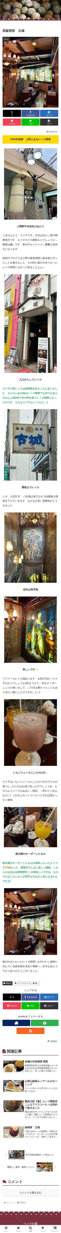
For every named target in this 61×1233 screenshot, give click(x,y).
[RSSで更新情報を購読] (30, 1031)
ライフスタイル (23, 983)
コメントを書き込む (30, 1192)
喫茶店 (9, 983)
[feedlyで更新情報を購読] (44, 1023)
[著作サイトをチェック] (16, 1023)
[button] (49, 122)
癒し (37, 983)
